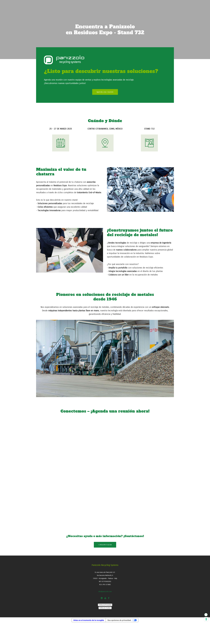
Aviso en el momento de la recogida (88, 620)
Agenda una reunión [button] (105, 92)
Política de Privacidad (105, 605)
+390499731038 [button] (105, 545)
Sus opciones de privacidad (119, 620)
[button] (101, 598)
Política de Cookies (105, 608)
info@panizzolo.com (105, 591)
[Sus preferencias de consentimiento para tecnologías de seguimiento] (206, 619)
